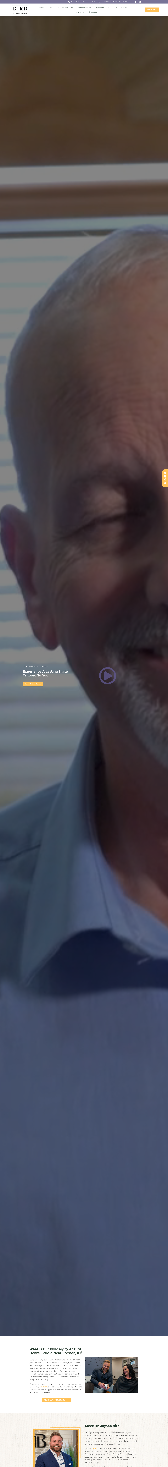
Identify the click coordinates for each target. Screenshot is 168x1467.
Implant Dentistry (45, 7)
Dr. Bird (95, 1448)
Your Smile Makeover (65, 7)
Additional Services (103, 7)
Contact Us (93, 12)
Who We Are (79, 12)
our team (43, 1387)
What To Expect (122, 7)
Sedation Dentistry (85, 7)
